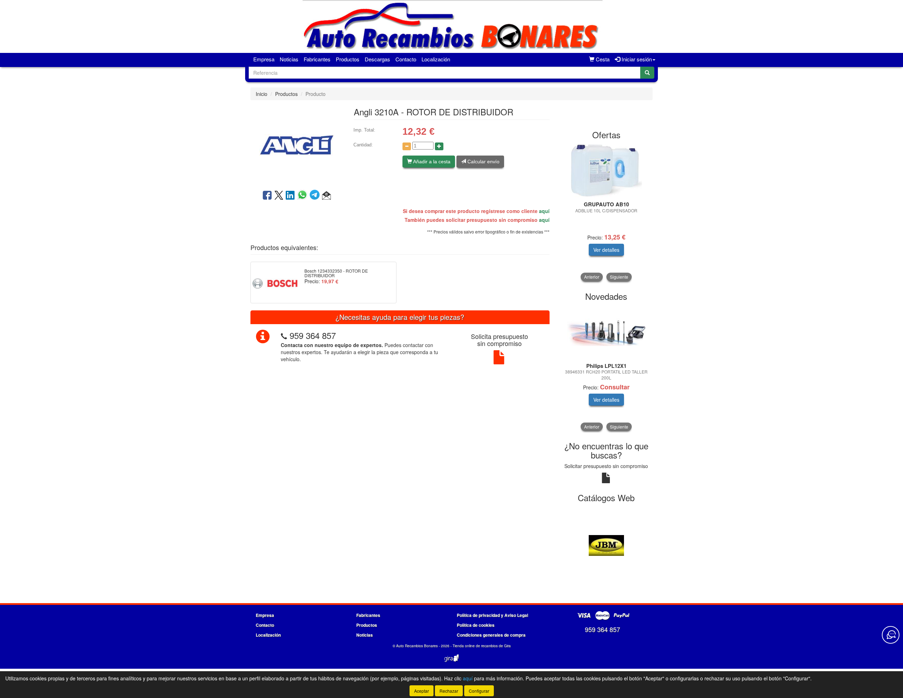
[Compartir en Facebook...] (267, 195)
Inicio (261, 93)
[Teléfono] (284, 335)
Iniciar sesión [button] (636, 59)
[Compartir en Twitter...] (278, 195)
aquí (544, 210)
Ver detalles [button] (606, 249)
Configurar (479, 691)
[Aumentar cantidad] (439, 146)
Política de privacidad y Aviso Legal (492, 615)
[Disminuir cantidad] (406, 146)
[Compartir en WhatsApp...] (303, 195)
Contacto (405, 59)
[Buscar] (647, 73)
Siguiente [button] (619, 277)
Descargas (377, 59)
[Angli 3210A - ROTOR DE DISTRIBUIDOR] (296, 144)
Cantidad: (363, 144)
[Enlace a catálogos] (606, 545)
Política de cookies (476, 625)
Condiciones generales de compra (491, 635)
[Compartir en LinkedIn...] (290, 195)
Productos (347, 59)
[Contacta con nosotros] (890, 635)
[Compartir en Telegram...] (316, 195)
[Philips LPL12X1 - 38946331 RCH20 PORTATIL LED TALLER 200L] (606, 332)
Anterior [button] (591, 277)
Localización (436, 59)
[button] (326, 195)
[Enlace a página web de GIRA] (451, 662)
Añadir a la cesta (431, 161)
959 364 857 (313, 335)
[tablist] (606, 213)
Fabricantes (317, 59)
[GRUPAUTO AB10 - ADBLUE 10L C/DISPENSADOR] (606, 170)
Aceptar (421, 691)
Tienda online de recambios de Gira (482, 645)
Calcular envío (482, 161)
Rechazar (449, 691)
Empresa (263, 59)
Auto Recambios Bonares (417, 645)
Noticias (289, 59)
